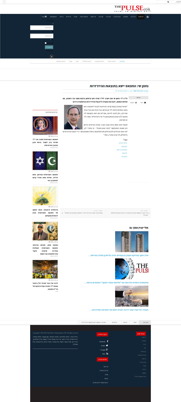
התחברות (49, 47)
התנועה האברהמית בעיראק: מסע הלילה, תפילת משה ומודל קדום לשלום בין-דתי (45, 177)
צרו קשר (105, 367)
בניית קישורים (74, 339)
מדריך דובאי (65, 339)
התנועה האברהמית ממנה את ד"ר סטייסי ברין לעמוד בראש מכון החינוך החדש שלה (45, 142)
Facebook (102, 342)
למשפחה (53, 17)
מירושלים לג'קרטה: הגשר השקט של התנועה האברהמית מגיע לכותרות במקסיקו (45, 213)
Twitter (103, 346)
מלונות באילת (37, 337)
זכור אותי (50, 43)
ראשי (135, 322)
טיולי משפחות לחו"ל (140, 376)
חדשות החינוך (112, 61)
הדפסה (132, 103)
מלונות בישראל (54, 337)
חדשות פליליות (86, 61)
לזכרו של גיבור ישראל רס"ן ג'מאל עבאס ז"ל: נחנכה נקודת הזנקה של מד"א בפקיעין (45, 286)
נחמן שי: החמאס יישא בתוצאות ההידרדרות (119, 86)
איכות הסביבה (142, 355)
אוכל (75, 17)
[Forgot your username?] (52, 24)
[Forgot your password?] (50, 40)
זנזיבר (71, 337)
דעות (77, 61)
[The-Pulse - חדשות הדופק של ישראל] (132, 8)
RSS (103, 354)
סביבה (101, 17)
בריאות (93, 17)
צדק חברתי (143, 362)
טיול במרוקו (39, 342)
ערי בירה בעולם (56, 339)
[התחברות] (51, 57)
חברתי (108, 17)
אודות (106, 375)
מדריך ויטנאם (47, 339)
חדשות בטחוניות (99, 61)
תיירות (68, 17)
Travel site (45, 337)
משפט (125, 17)
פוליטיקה (122, 61)
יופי (145, 348)
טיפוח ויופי (84, 17)
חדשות (140, 17)
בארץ (70, 61)
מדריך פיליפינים (37, 339)
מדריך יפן (75, 342)
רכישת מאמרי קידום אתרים (100, 383)
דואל (142, 103)
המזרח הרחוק (47, 342)
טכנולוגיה (117, 17)
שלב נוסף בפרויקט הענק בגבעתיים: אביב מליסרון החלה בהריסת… (118, 255)
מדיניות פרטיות (104, 370)
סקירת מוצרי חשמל (65, 342)
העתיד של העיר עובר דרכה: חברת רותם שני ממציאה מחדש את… (119, 309)
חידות (75, 337)
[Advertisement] (51, 8)
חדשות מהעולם (61, 61)
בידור (61, 17)
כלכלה (133, 17)
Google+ (102, 350)
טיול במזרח (56, 342)
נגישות (106, 378)
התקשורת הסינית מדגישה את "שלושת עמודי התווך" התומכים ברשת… (116, 282)
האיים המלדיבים (64, 337)
